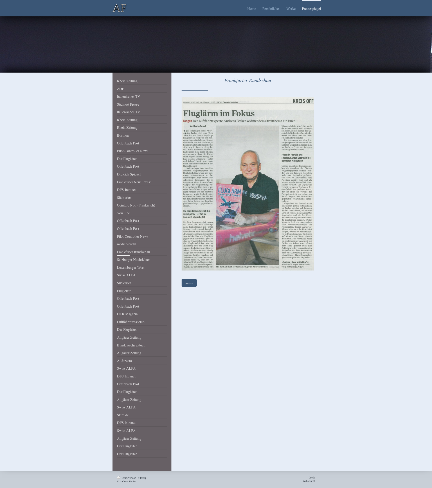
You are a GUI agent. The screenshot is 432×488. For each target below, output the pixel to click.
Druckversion (129, 477)
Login (312, 477)
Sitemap (142, 477)
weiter (189, 283)
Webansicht (309, 481)
